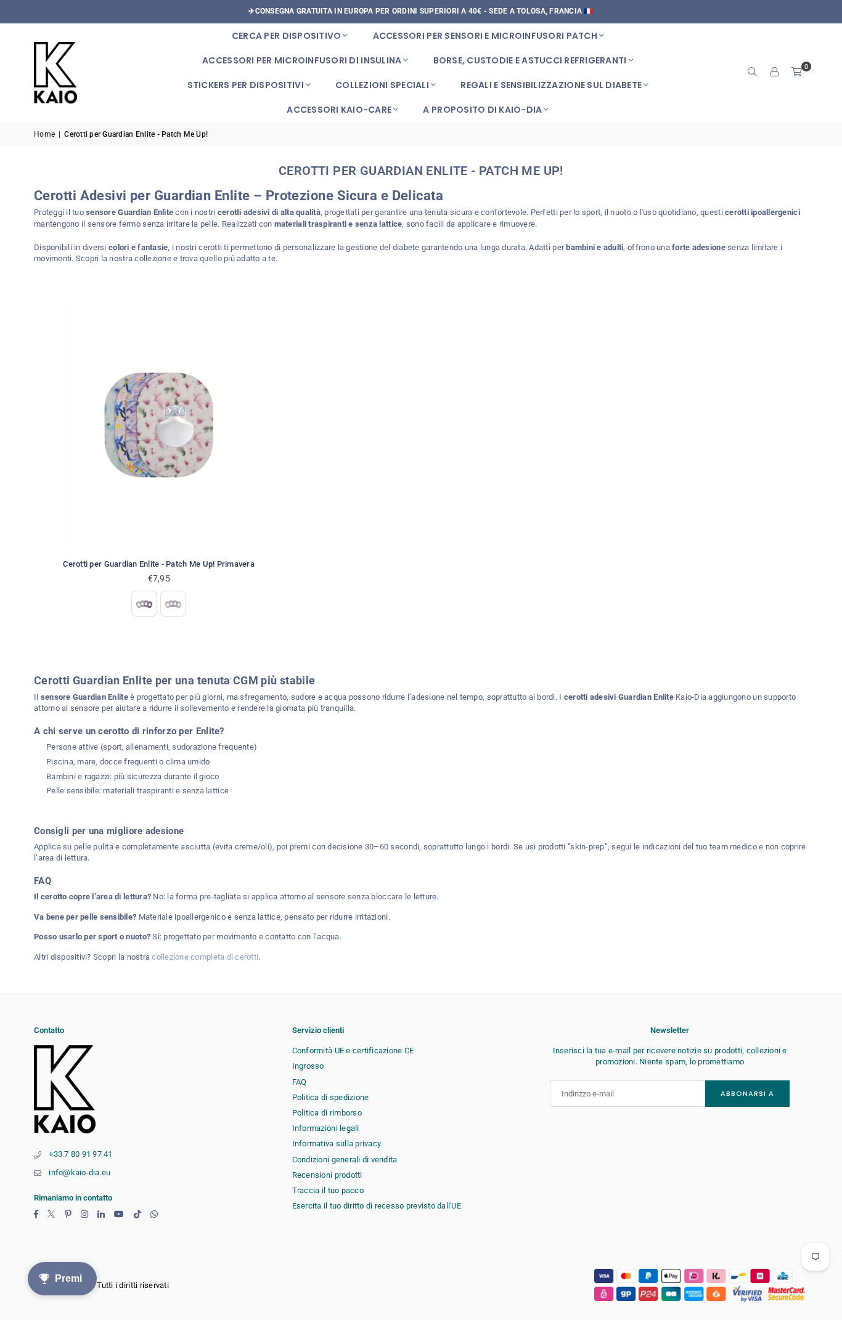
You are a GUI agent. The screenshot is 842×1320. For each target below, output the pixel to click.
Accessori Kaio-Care (339, 109)
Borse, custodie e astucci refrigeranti (530, 60)
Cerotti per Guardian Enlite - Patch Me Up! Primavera (159, 564)
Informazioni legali (325, 1128)
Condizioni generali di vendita (345, 1159)
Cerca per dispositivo (286, 36)
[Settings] (775, 73)
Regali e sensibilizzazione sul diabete (551, 85)
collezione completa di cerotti (205, 957)
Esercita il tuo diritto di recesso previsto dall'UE (376, 1205)
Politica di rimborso (327, 1112)
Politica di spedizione (330, 1097)
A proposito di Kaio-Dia (482, 109)
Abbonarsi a (747, 1093)
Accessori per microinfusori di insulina (301, 60)
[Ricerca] (753, 73)
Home (44, 134)
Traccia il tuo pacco (328, 1190)
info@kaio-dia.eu (79, 1172)
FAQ (299, 1082)
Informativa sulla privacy (337, 1143)
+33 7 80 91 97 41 (80, 1154)
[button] (797, 73)
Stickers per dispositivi (245, 85)
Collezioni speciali (382, 85)
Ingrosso (308, 1066)
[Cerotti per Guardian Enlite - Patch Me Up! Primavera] (159, 425)
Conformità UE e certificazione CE (353, 1050)
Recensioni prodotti (327, 1175)
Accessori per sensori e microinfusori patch (485, 36)
